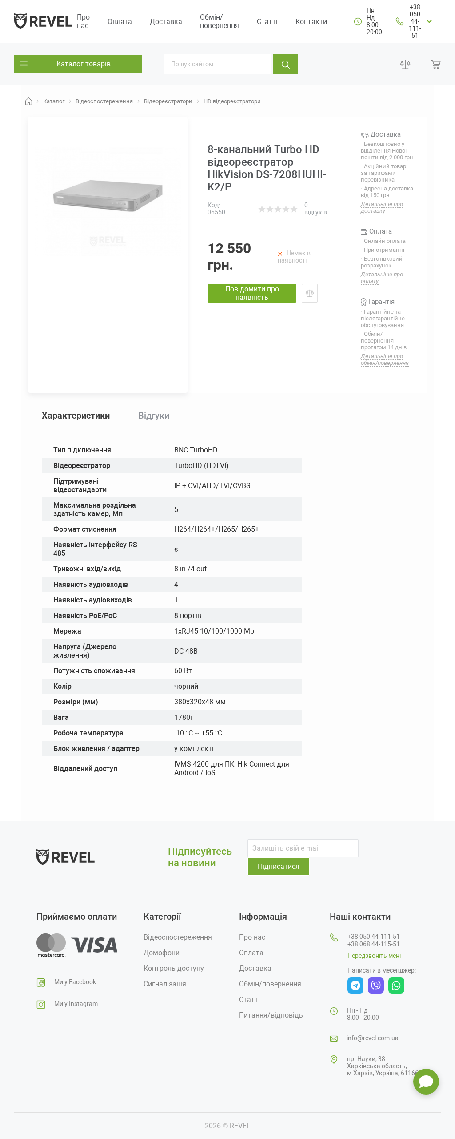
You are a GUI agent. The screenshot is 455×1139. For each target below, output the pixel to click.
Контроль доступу (174, 968)
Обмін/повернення (219, 21)
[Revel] (43, 20)
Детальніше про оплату (382, 277)
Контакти (311, 21)
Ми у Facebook (75, 982)
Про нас (83, 21)
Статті (267, 21)
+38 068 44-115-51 (373, 944)
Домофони (162, 953)
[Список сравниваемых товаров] (405, 64)
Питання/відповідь (271, 1015)
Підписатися (278, 866)
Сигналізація (165, 984)
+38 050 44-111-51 (415, 21)
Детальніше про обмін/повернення (385, 359)
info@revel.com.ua (373, 1038)
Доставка (166, 21)
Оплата (120, 21)
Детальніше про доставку (382, 207)
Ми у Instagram (76, 1003)
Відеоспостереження (178, 937)
